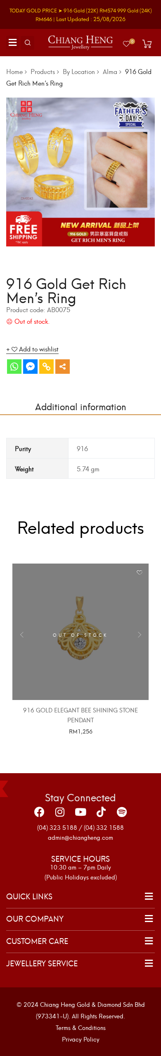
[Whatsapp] (14, 366)
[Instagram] (60, 812)
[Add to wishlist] (139, 573)
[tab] (80, 406)
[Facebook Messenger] (30, 366)
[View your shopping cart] (147, 44)
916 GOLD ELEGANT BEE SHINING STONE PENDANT (80, 714)
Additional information (80, 406)
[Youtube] (80, 812)
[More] (62, 366)
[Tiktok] (101, 812)
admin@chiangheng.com (80, 837)
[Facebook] (39, 812)
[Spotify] (121, 812)
